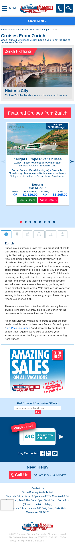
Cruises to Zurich (28, 39)
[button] (21, 222)
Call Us (21, 475)
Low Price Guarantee (18, 327)
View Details (48, 200)
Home (4, 29)
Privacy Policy (16, 540)
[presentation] (3, 161)
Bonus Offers (26, 200)
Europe (45, 29)
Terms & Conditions (34, 540)
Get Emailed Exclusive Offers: (37, 403)
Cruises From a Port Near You (24, 29)
